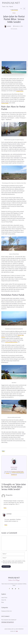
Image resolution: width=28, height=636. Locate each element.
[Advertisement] (14, 45)
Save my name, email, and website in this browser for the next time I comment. (14, 562)
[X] (19, 589)
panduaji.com (14, 474)
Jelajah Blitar (19, 91)
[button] (21, 8)
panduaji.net (11, 2)
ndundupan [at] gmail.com (7, 622)
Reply (5, 507)
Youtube (7, 473)
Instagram (14, 471)
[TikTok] (16, 589)
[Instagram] (12, 589)
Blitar (3, 451)
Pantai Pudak (4, 103)
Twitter (22, 471)
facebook (18, 471)
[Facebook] (9, 589)
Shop (2, 602)
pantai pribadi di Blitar (11, 342)
